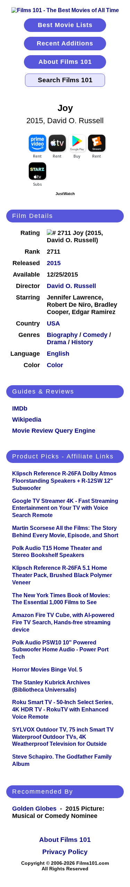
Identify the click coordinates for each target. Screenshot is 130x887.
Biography (62, 334)
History (82, 342)
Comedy (95, 334)
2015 (54, 263)
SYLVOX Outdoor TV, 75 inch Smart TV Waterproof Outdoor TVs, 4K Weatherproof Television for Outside (63, 737)
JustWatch (65, 194)
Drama (56, 342)
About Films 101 (65, 61)
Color (55, 365)
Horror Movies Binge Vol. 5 (47, 670)
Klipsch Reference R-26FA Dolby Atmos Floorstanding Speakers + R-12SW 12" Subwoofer (64, 481)
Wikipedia (26, 419)
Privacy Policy (65, 851)
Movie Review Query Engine (53, 430)
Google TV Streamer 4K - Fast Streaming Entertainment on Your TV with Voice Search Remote (65, 508)
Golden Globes (34, 808)
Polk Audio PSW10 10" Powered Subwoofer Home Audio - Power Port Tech (60, 650)
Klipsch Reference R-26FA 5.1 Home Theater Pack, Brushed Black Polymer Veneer (62, 575)
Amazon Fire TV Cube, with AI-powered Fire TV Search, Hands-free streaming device (63, 622)
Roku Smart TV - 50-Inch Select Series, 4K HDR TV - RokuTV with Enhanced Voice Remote (62, 709)
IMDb (19, 408)
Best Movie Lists (65, 25)
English (58, 353)
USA (53, 323)
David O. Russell (71, 285)
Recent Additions (65, 43)
